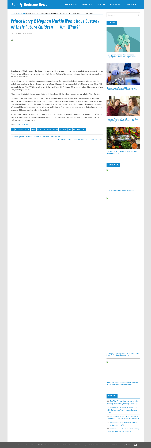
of (60, 129)
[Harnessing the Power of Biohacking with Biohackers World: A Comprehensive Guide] (123, 84)
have (44, 129)
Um (74, 129)
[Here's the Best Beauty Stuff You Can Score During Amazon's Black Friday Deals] (123, 362)
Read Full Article (23, 124)
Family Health (87, 4)
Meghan (55, 129)
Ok (135, 445)
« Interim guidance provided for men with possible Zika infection (36, 137)
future (33, 129)
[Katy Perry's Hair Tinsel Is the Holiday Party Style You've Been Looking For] (123, 198)
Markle (49, 129)
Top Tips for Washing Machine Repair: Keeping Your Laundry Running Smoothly (121, 56)
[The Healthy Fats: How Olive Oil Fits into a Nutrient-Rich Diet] (123, 148)
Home (13, 13)
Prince (64, 129)
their (69, 129)
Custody (27, 129)
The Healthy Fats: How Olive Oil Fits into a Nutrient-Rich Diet (122, 152)
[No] (148, 445)
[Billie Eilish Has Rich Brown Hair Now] (123, 170)
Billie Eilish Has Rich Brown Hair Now (120, 190)
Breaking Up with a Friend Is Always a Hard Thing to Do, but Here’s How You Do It (122, 120)
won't (83, 129)
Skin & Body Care (115, 4)
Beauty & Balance (132, 4)
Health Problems (71, 4)
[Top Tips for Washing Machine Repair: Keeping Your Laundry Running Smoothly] (123, 51)
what (78, 129)
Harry (39, 129)
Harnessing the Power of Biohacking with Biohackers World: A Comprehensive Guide (122, 89)
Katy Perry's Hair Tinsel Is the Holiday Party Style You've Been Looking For (123, 354)
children (20, 129)
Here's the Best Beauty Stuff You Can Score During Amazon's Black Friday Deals (122, 383)
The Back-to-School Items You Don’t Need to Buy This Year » (80, 139)
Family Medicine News (29, 4)
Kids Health (101, 4)
